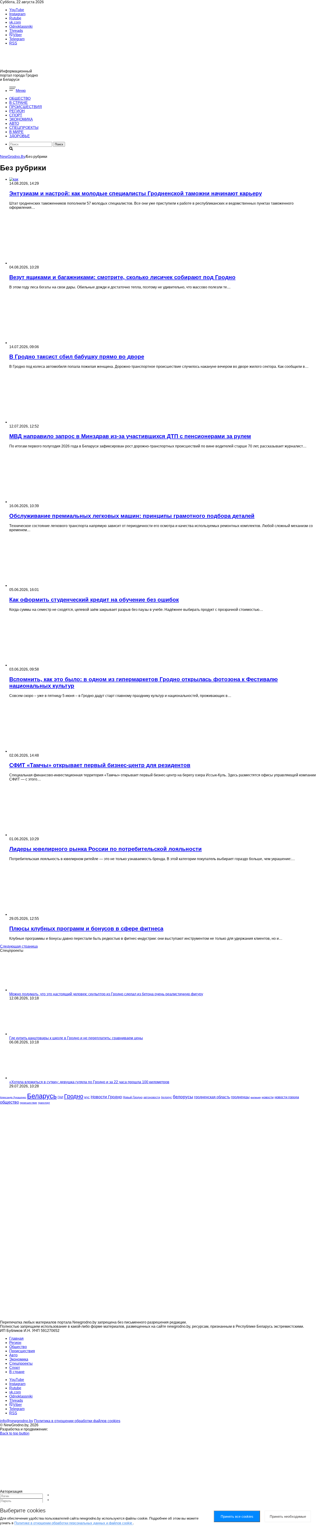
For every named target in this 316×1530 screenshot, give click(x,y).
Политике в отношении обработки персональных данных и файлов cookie (73, 1523)
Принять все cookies (237, 1516)
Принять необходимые (288, 1516)
